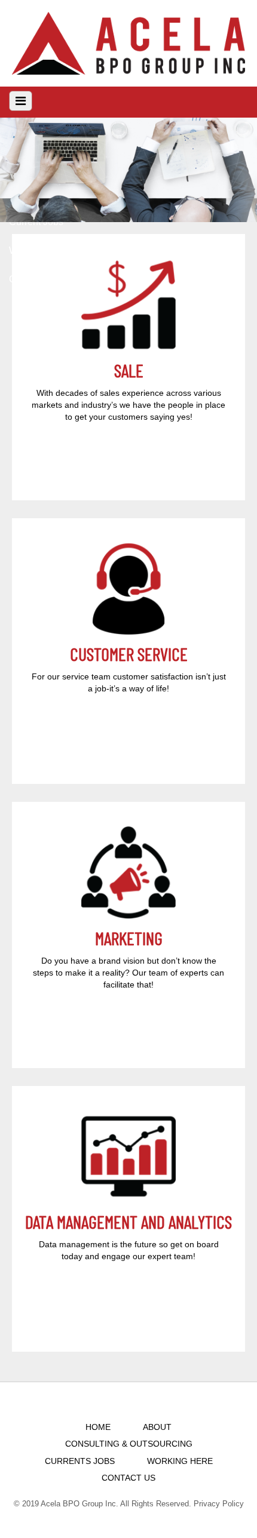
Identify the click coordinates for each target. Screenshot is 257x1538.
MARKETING (129, 938)
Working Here (180, 1461)
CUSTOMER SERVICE (129, 654)
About (157, 1427)
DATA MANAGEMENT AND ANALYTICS (128, 1221)
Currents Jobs (80, 1461)
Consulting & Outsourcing (128, 1443)
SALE (128, 370)
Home (98, 1427)
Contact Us (128, 1477)
